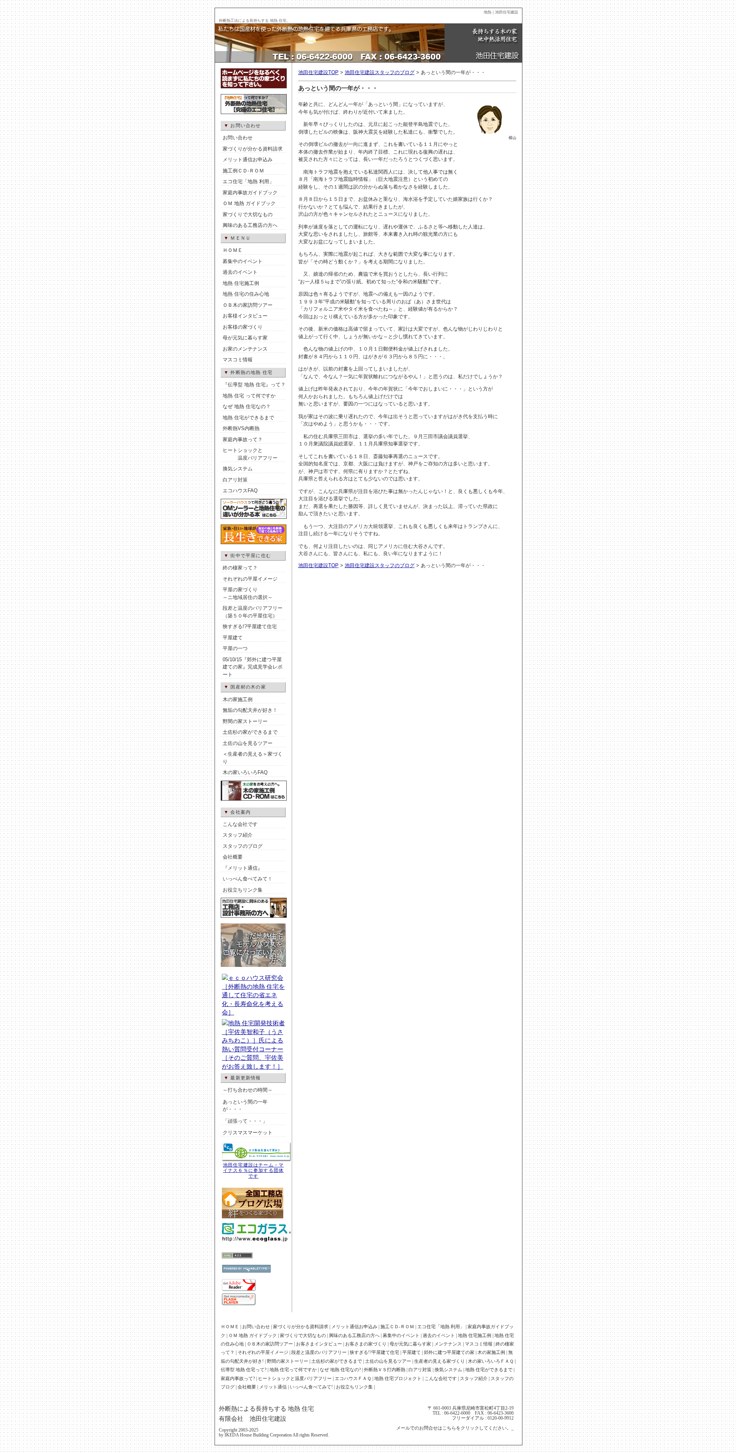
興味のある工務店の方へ (250, 225)
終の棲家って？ (240, 568)
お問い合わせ (238, 138)
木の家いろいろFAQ (245, 772)
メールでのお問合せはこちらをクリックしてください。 (453, 1428)
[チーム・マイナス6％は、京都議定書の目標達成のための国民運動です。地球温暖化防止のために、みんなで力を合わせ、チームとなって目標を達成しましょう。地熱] (256, 1160)
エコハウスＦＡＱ (353, 1378)
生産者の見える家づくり (439, 1361)
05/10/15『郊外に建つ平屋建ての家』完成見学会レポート (253, 667)
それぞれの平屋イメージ (250, 579)
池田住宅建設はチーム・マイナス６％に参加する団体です (253, 1170)
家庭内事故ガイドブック (250, 192)
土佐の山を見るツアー (248, 743)
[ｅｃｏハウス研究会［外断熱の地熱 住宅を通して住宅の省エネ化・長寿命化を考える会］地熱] (253, 1012)
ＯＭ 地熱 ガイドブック (249, 203)
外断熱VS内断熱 (241, 428)
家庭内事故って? (238, 1378)
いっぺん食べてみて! (311, 1387)
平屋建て (233, 637)
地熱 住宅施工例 (241, 283)
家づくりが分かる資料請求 (253, 149)
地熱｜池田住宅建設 (501, 12)
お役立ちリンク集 (243, 890)
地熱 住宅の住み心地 (246, 294)
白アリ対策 (235, 480)
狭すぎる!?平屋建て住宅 (250, 626)
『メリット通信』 (243, 868)
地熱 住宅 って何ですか (249, 396)
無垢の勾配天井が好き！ (250, 710)
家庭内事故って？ (243, 439)
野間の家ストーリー (245, 721)
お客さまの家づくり (366, 1344)
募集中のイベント (243, 261)
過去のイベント (240, 272)
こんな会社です (240, 824)
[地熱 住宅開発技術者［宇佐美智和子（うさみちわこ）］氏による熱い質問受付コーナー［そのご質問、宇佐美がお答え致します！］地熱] (253, 1066)
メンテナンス (448, 1344)
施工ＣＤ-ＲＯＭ (397, 1326)
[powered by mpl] (231, 1246)
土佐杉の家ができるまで (250, 732)
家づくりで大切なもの (248, 214)
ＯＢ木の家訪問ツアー (248, 305)
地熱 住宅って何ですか (293, 1369)
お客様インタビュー (245, 316)
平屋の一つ (235, 648)
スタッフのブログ (243, 846)
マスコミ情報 (238, 359)
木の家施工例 (238, 699)
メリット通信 (273, 1387)
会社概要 (233, 857)
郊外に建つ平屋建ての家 (449, 1352)
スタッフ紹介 (238, 835)
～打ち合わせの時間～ (248, 1090)
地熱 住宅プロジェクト (397, 1378)
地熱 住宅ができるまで (248, 417)
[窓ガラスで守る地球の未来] (256, 1240)
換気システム (238, 469)
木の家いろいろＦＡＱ (491, 1361)
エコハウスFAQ (240, 490)
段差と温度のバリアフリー (319, 1352)
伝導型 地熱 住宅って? (243, 1369)
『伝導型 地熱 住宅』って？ (254, 384)
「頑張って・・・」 (245, 1121)
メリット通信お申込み (248, 159)
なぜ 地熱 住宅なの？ (247, 406)
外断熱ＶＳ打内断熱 (384, 1369)
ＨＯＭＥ (233, 250)
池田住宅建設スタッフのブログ (380, 72)
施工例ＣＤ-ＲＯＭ (243, 171)
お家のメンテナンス (245, 349)
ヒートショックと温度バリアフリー (295, 1378)
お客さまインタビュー (319, 1344)
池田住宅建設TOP (318, 72)
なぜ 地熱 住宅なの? (340, 1369)
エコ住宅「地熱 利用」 (248, 181)
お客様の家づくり (243, 327)
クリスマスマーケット (248, 1132)
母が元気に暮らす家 (245, 338)
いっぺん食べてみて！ (248, 879)
